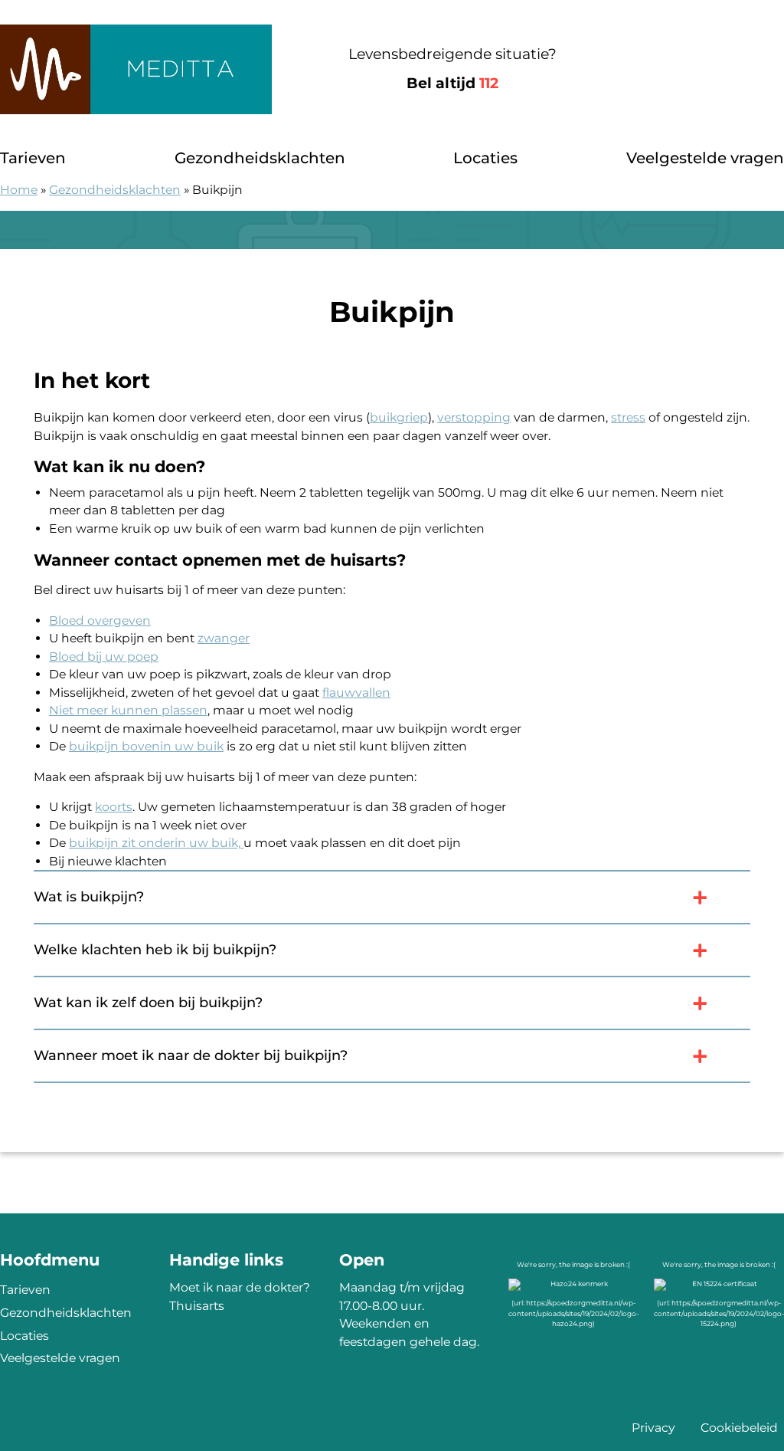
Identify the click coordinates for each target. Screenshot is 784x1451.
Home (19, 189)
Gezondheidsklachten (260, 158)
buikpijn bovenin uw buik (146, 746)
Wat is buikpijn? (89, 896)
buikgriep (399, 417)
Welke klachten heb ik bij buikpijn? (155, 949)
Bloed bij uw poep (103, 656)
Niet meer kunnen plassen (128, 710)
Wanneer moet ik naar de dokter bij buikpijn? (191, 1055)
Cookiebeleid (739, 1427)
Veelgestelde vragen (705, 158)
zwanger (224, 638)
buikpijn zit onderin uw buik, (156, 842)
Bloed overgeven (100, 620)
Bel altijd (452, 83)
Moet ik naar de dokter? (239, 1287)
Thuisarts (196, 1305)
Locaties (485, 158)
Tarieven (33, 158)
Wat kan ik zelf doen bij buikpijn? (148, 1002)
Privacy (653, 1427)
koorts (113, 806)
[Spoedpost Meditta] (136, 69)
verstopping (474, 417)
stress (628, 417)
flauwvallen (356, 692)
